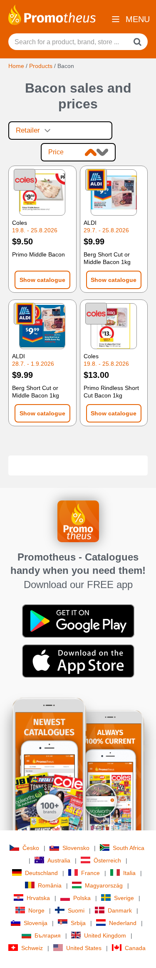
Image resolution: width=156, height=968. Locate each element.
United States (84, 948)
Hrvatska (38, 898)
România (50, 885)
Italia (129, 873)
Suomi (76, 910)
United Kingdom (105, 935)
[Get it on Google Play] (78, 620)
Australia (58, 860)
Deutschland (41, 873)
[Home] (52, 14)
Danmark (120, 910)
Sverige (124, 898)
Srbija (78, 923)
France (90, 873)
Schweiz (32, 948)
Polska (82, 898)
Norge (36, 910)
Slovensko (75, 848)
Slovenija (35, 923)
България (48, 935)
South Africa (128, 848)
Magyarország (104, 885)
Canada (135, 948)
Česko (30, 848)
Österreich (107, 860)
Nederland (122, 923)
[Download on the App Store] (78, 660)
